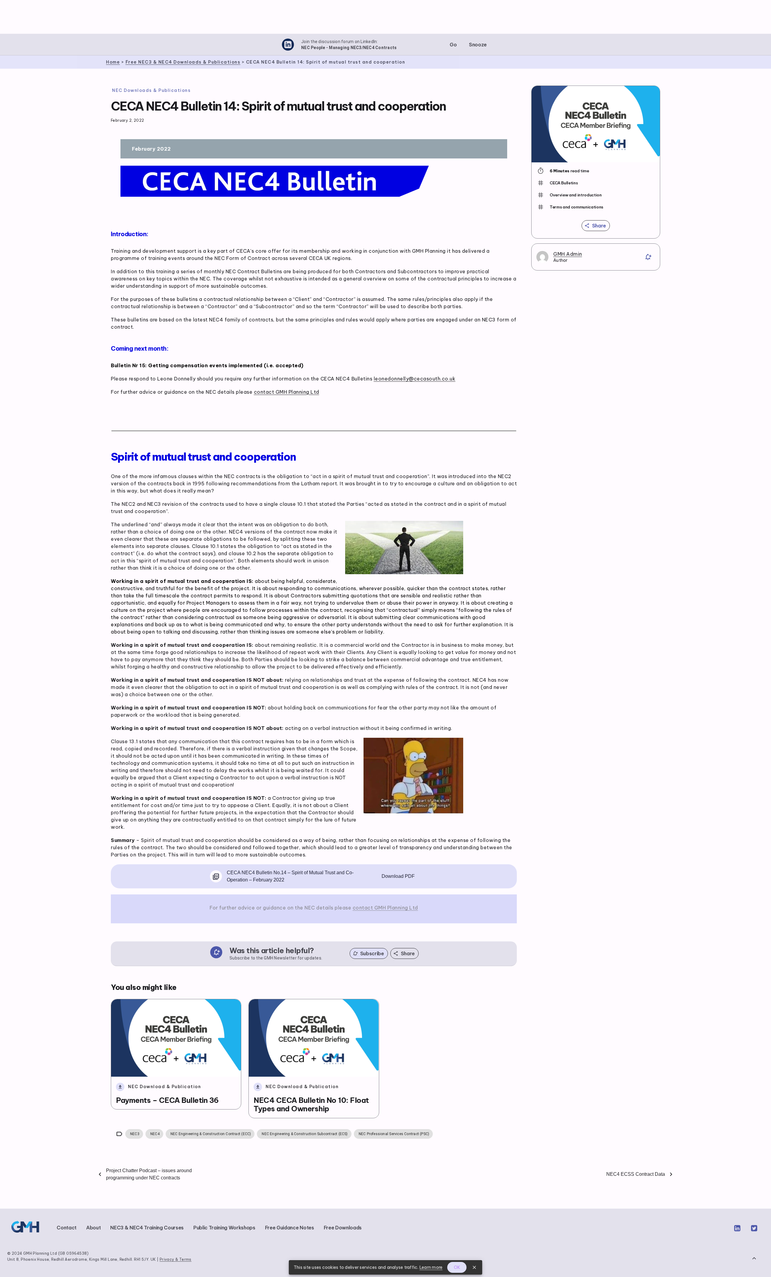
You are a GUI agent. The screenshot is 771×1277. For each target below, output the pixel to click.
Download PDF (398, 876)
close (474, 1267)
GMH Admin (567, 254)
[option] (596, 183)
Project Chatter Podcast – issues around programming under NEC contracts (149, 1174)
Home (113, 62)
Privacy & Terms (176, 1259)
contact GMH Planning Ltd (286, 392)
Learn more (431, 1267)
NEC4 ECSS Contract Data (635, 1174)
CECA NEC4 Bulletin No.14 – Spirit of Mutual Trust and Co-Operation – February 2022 (290, 876)
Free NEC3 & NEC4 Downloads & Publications (183, 62)
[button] (453, 44)
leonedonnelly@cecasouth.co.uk (415, 379)
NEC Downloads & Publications (151, 90)
